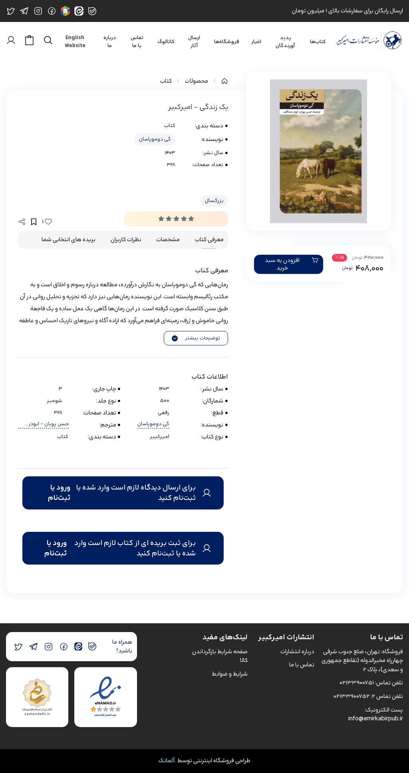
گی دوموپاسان (155, 139)
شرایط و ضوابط (230, 674)
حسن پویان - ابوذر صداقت (48, 424)
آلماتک (167, 760)
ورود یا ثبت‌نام (59, 492)
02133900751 (357, 683)
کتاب (166, 81)
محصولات (196, 81)
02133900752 (351, 696)
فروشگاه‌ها (226, 42)
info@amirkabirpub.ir (375, 718)
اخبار (256, 42)
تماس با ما (137, 42)
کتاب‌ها (318, 42)
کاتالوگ (166, 42)
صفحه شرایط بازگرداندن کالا (220, 656)
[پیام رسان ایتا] (78, 647)
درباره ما (109, 42)
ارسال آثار (194, 42)
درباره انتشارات (297, 651)
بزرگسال (214, 200)
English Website (75, 42)
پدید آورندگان (285, 42)
